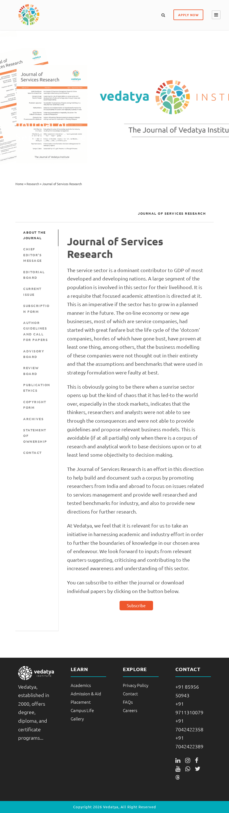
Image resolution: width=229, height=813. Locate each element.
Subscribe (136, 605)
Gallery (77, 719)
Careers (130, 710)
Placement (81, 702)
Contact (130, 693)
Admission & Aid (86, 693)
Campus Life (82, 710)
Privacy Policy (135, 685)
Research (33, 184)
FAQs (128, 702)
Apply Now (188, 15)
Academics (81, 685)
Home (19, 184)
